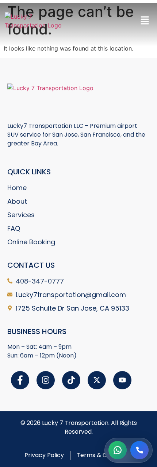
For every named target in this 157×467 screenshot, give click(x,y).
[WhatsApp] (117, 450)
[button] (145, 21)
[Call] (139, 450)
